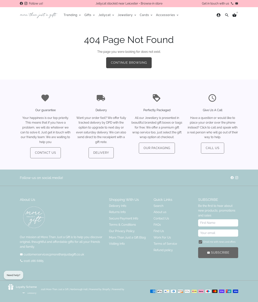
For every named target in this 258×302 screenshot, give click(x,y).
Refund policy (163, 250)
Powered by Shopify (99, 289)
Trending (72, 15)
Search (158, 206)
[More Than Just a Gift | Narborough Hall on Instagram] (25, 3)
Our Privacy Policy (122, 231)
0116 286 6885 (32, 261)
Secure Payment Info (123, 218)
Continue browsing (129, 62)
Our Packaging (157, 148)
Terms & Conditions (122, 224)
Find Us (159, 231)
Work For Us (162, 237)
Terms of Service (165, 243)
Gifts (89, 15)
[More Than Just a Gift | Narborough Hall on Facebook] (21, 3)
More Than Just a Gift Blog (127, 237)
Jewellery (127, 15)
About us (160, 212)
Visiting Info (117, 243)
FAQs (157, 224)
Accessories (167, 15)
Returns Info (117, 212)
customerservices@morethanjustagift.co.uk (52, 254)
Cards (146, 15)
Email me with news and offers (219, 242)
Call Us (212, 148)
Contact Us (45, 152)
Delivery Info (117, 206)
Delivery (101, 152)
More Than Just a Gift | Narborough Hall (66, 289)
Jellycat (106, 15)
